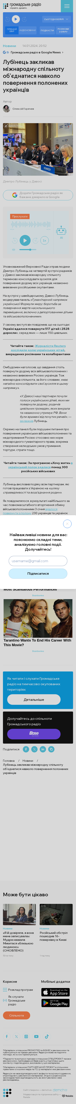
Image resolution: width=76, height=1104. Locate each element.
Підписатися (38, 573)
